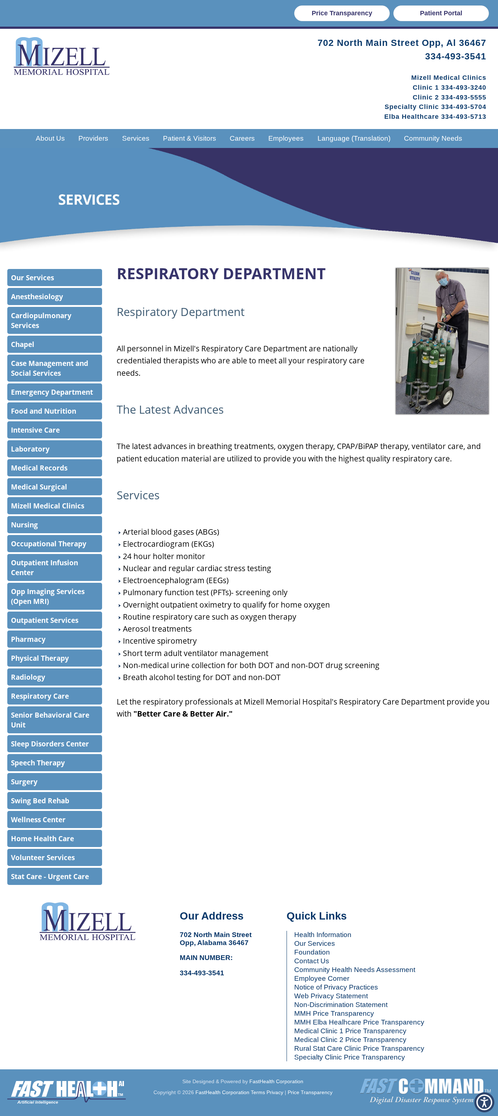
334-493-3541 (455, 56)
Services (135, 138)
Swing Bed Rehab (40, 800)
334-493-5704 (463, 106)
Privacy (274, 1092)
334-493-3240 (463, 87)
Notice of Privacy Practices (336, 987)
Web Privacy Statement (331, 996)
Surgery (24, 782)
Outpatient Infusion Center (44, 567)
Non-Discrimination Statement (341, 1004)
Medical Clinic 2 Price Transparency (350, 1039)
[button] (484, 1102)
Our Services (32, 277)
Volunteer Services (43, 857)
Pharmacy (28, 639)
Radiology (28, 677)
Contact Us (311, 961)
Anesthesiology (37, 296)
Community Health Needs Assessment (354, 969)
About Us (50, 138)
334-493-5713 (463, 116)
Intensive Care (35, 430)
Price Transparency (342, 13)
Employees (286, 138)
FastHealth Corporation (276, 1081)
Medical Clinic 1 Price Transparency (350, 1031)
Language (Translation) (354, 138)
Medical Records (39, 468)
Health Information (322, 935)
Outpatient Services (44, 620)
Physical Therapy (40, 658)
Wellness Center (38, 819)
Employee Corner (321, 978)
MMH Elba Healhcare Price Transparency (359, 1022)
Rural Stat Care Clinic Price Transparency (359, 1048)
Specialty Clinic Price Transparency (349, 1057)
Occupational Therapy (48, 544)
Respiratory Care (40, 696)
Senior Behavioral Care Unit (50, 720)
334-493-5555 (463, 97)
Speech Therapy (38, 763)
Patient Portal (441, 13)
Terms (258, 1092)
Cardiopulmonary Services (41, 320)
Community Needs (433, 138)
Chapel (22, 344)
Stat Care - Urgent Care (50, 876)
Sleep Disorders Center (50, 744)
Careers (242, 138)
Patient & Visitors (189, 138)
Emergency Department (52, 392)
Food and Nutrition (43, 411)
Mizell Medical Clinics (47, 506)
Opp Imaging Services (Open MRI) (48, 596)
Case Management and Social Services (49, 368)
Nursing (24, 525)
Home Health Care (42, 838)
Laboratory (30, 449)
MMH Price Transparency (334, 1013)
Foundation (312, 952)
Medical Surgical (39, 487)
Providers (93, 138)
